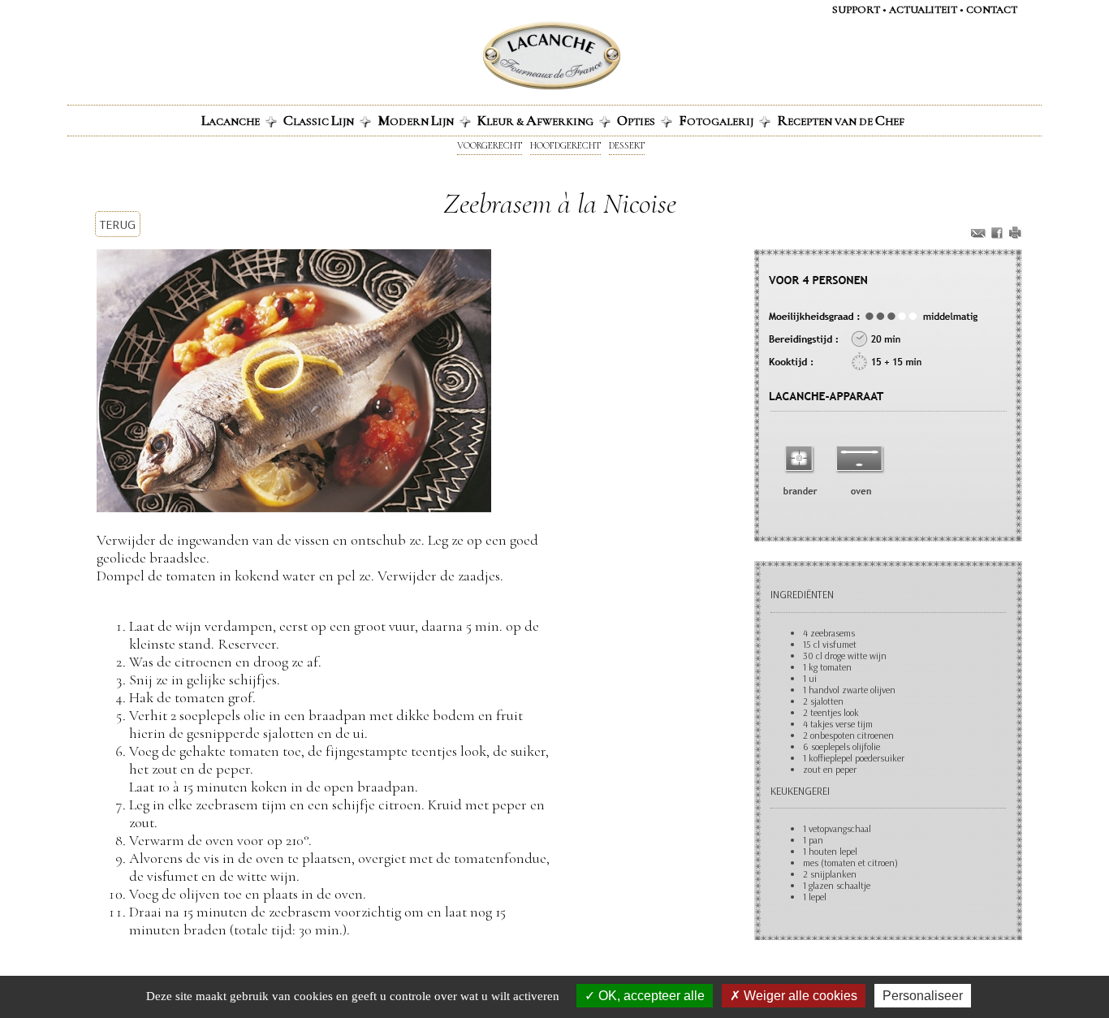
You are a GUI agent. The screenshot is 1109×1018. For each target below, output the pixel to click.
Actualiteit (923, 9)
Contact (991, 9)
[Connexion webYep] (487, 55)
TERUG (118, 224)
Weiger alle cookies (798, 996)
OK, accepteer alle (650, 996)
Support (856, 9)
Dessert (627, 145)
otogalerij (716, 120)
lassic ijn (318, 120)
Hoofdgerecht (565, 145)
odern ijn (416, 120)
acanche (230, 120)
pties (636, 120)
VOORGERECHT (489, 145)
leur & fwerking (535, 120)
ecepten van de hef (840, 120)
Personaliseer (922, 996)
